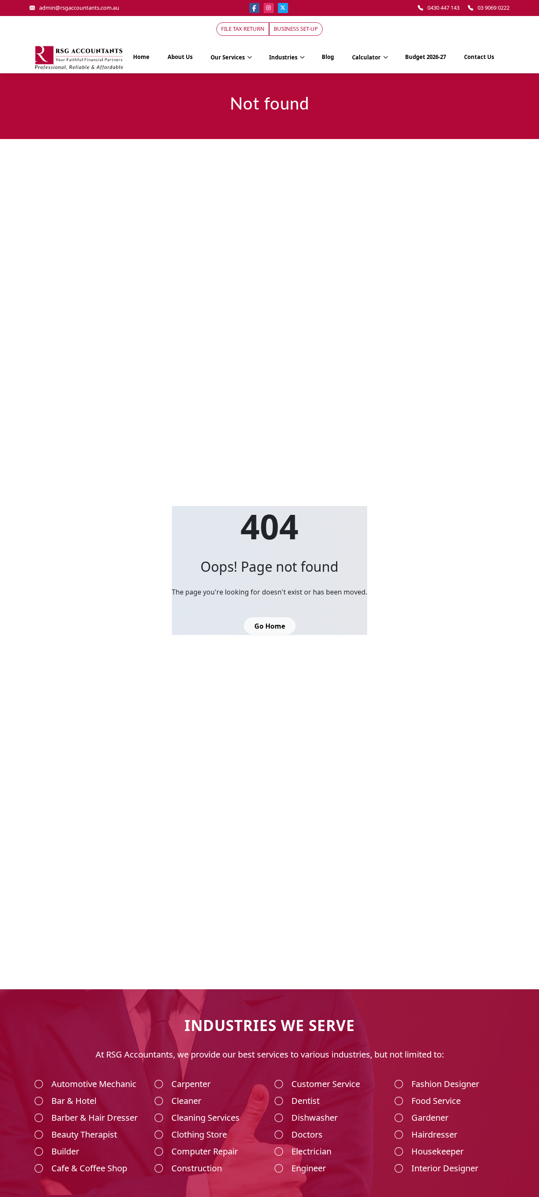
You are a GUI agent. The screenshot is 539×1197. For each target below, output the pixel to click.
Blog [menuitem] (328, 57)
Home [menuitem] (141, 57)
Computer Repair (204, 1151)
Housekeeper (437, 1151)
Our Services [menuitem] (228, 57)
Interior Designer (444, 1168)
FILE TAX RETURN (242, 28)
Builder (65, 1151)
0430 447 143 (443, 7)
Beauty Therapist (84, 1134)
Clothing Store (199, 1134)
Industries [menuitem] (284, 57)
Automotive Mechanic (93, 1084)
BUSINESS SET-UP (296, 28)
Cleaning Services (205, 1117)
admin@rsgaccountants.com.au (79, 7)
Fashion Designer (445, 1084)
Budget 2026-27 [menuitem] (425, 57)
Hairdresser (434, 1134)
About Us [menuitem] (180, 57)
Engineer (308, 1168)
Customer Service (325, 1084)
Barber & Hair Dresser (94, 1117)
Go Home (269, 626)
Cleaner (186, 1100)
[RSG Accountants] (79, 56)
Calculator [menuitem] (367, 57)
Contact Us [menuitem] (479, 57)
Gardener (429, 1117)
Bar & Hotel (73, 1100)
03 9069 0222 (494, 7)
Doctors (307, 1134)
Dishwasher (314, 1117)
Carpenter (191, 1084)
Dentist (305, 1100)
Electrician (311, 1151)
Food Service (436, 1100)
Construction (196, 1168)
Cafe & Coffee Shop (89, 1168)
